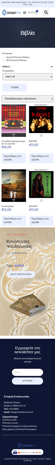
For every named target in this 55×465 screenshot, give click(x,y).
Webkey (29, 460)
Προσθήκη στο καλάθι (12, 158)
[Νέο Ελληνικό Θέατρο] (3, 60)
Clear (14, 87)
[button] (24, 12)
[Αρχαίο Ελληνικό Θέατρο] (3, 57)
